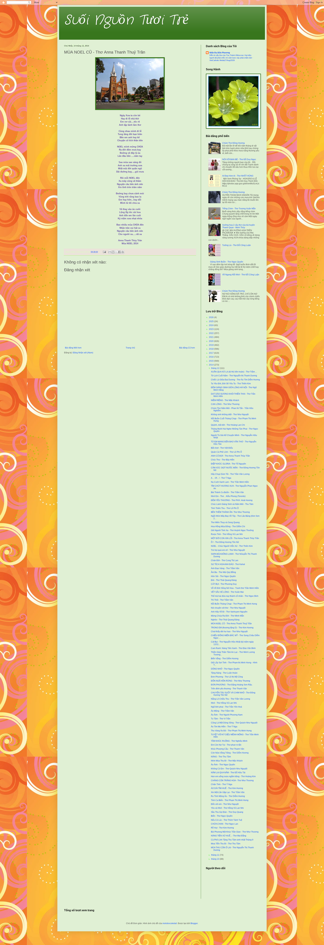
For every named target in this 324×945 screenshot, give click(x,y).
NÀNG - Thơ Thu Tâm (221, 756)
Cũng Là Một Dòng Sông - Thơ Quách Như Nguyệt (234, 723)
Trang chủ (130, 348)
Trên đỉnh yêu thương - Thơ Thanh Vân (229, 688)
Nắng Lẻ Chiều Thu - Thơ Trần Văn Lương (230, 699)
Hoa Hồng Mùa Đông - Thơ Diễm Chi (228, 526)
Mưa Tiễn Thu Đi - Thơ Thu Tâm (225, 843)
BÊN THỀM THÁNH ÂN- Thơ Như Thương (230, 512)
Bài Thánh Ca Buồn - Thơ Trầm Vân (227, 492)
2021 (211, 337)
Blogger (194, 923)
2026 (211, 317)
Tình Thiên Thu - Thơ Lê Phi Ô (225, 508)
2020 (211, 341)
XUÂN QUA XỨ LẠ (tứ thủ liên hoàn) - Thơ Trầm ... (234, 372)
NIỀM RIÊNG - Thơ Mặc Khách (225, 400)
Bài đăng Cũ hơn (187, 348)
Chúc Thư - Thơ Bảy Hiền (222, 460)
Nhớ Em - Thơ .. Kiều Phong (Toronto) (228, 496)
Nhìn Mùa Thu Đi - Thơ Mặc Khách (227, 761)
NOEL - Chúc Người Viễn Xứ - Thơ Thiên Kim (232, 546)
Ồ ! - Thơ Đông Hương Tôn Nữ (225, 542)
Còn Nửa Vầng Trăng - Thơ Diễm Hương (230, 753)
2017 (211, 353)
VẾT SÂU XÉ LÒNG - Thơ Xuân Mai (227, 592)
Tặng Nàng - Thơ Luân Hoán (224, 673)
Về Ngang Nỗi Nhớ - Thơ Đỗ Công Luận (240, 274)
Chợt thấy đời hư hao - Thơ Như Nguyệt (229, 631)
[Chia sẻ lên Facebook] (119, 252)
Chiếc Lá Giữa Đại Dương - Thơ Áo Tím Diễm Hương (235, 380)
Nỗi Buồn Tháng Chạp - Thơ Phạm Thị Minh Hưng (234, 604)
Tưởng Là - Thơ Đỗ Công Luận (236, 245)
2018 (211, 349)
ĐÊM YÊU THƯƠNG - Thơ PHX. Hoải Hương (231, 500)
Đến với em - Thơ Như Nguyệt (225, 804)
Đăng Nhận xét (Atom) (83, 352)
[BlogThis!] (113, 252)
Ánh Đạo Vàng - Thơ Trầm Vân (225, 568)
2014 (211, 365)
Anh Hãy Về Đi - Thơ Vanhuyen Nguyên (229, 612)
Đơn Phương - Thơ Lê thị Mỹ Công (227, 677)
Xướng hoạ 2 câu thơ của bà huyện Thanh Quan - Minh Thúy (238, 226)
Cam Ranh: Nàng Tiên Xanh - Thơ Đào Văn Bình (233, 648)
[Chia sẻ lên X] (116, 252)
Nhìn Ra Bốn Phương (219, 53)
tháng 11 (215, 855)
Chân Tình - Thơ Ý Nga (221, 784)
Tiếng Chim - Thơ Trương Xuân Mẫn (239, 208)
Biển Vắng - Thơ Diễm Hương (224, 658)
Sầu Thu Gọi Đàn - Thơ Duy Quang (227, 812)
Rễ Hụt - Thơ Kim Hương (222, 828)
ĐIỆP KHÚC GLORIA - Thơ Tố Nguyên (228, 464)
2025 (211, 321)
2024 (211, 325)
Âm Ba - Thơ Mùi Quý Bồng (223, 572)
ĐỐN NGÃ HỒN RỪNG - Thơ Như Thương (230, 681)
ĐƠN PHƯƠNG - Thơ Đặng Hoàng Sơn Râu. (231, 685)
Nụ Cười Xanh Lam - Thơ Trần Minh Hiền (230, 482)
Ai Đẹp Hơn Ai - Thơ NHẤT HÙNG (237, 176)
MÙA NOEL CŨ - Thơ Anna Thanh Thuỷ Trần (231, 623)
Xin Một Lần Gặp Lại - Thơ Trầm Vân (228, 792)
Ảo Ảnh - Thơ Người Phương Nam (226, 715)
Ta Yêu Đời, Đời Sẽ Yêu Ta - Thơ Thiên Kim (231, 383)
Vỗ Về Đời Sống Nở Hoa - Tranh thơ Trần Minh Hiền (235, 588)
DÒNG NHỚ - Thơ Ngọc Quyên (225, 669)
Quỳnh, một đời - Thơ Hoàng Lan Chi (228, 425)
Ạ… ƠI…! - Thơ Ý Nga (221, 478)
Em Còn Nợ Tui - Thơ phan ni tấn (226, 745)
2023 (211, 329)
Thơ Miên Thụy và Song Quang (225, 522)
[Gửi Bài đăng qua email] (104, 252)
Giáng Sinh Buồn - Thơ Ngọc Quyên (226, 262)
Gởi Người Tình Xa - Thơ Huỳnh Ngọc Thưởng (232, 530)
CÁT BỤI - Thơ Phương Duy (224, 584)
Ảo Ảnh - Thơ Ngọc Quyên (223, 764)
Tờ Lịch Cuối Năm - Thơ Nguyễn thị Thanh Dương (234, 375)
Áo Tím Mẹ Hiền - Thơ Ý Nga (224, 726)
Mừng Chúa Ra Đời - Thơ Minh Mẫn (227, 616)
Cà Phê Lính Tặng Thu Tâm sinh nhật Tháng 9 (232, 840)
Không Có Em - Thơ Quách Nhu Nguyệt (229, 768)
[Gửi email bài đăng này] (110, 252)
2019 (211, 345)
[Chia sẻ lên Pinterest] (122, 252)
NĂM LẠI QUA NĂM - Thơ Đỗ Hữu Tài (228, 772)
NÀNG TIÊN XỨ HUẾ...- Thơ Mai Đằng (228, 836)
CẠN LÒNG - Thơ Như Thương (225, 404)
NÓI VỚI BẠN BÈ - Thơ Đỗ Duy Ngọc (239, 159)
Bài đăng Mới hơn (73, 348)
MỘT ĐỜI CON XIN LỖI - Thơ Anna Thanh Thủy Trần (235, 538)
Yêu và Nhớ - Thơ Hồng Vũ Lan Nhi (227, 808)
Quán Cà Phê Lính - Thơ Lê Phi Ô (226, 452)
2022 (211, 333)
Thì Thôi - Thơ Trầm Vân (222, 600)
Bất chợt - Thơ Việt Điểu (222, 448)
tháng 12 (215, 368)
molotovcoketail (170, 923)
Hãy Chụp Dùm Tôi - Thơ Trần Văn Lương (230, 474)
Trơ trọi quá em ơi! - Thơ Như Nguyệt (228, 550)
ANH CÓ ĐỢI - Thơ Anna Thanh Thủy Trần (230, 456)
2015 (211, 361)
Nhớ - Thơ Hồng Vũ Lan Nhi (224, 703)
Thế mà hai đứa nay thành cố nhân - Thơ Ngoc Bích (234, 596)
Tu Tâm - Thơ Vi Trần (220, 718)
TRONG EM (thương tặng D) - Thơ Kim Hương (232, 627)
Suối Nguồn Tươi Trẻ (126, 20)
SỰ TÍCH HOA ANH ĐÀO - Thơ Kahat (228, 564)
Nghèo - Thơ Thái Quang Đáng (225, 620)
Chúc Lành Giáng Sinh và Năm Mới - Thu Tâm (232, 504)
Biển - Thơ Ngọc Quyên (222, 816)
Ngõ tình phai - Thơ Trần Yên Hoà (226, 707)
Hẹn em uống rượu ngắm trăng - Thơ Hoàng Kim (233, 776)
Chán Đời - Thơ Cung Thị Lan (224, 560)
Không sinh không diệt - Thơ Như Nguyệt (230, 414)
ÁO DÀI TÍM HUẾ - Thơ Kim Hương (227, 788)
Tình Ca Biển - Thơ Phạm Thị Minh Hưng (229, 800)
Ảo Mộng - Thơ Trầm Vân (222, 711)
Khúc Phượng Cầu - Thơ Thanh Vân (227, 749)
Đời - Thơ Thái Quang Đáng (224, 580)
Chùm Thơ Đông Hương (233, 143)
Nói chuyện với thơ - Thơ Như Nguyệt (228, 608)
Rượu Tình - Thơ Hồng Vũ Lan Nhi (227, 534)
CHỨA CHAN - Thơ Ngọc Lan (224, 824)
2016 (211, 357)
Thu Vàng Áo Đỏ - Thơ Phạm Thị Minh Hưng (231, 730)
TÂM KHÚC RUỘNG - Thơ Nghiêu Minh (229, 741)
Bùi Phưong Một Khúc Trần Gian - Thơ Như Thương (235, 832)
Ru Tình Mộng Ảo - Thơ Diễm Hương (228, 796)
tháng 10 (215, 859)
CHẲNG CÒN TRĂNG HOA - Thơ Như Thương (232, 780)
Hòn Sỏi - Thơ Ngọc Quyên (223, 576)
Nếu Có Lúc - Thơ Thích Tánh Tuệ (226, 820)
